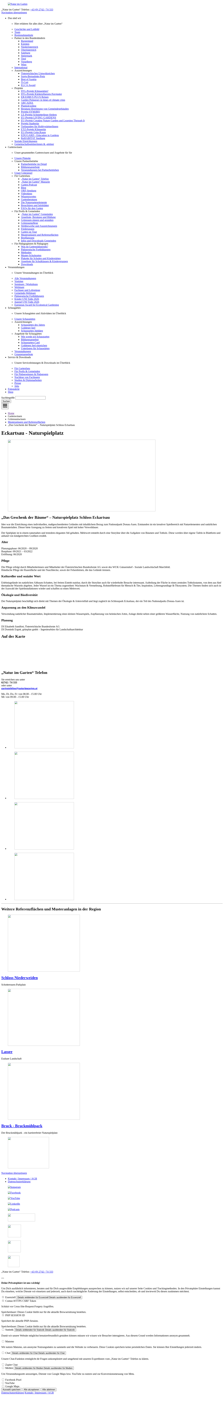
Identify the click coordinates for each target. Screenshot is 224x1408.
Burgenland (27, 41)
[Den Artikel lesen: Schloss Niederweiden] (44, 970)
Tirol (23, 58)
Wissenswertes (28, 196)
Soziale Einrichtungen (25, 141)
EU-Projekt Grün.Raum (33, 132)
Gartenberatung (29, 199)
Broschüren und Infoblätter (35, 205)
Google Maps (12, 1386)
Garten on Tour (29, 231)
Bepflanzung (27, 237)
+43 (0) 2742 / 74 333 (41, 9)
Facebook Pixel (13, 1379)
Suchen (6, 401)
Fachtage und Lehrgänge (27, 290)
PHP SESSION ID (15, 1315)
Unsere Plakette (22, 158)
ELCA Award (28, 85)
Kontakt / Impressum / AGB (22, 1178)
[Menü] (5, 406)
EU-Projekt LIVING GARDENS (38, 117)
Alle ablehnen (48, 1389)
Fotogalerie (14, 389)
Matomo (9, 1341)
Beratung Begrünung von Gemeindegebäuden (45, 108)
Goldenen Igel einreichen (34, 345)
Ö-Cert (24, 82)
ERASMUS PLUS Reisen (35, 97)
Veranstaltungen (22, 351)
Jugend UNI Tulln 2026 (26, 302)
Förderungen (27, 229)
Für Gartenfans (22, 368)
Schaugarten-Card (30, 342)
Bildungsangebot (30, 339)
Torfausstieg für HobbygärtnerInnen (39, 126)
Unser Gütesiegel (23, 173)
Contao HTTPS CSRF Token (20, 1300)
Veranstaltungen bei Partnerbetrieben (40, 170)
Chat (7, 1353)
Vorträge (18, 281)
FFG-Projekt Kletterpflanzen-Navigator (41, 94)
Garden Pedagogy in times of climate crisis (43, 100)
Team (17, 32)
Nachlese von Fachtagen (27, 377)
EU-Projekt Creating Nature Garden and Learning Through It (53, 120)
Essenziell (10, 1297)
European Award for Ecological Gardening (36, 304)
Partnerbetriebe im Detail (34, 164)
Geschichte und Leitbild (26, 29)
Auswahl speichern (11, 1389)
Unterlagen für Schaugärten (35, 348)
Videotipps (26, 193)
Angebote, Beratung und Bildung (38, 217)
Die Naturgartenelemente (34, 202)
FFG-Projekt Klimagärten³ (34, 91)
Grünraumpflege (29, 223)
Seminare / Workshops (26, 284)
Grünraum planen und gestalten (37, 220)
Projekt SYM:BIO (30, 111)
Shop (10, 392)
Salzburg (25, 52)
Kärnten (25, 44)
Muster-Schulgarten (31, 255)
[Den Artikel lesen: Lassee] (44, 1044)
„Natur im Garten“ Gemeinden (37, 214)
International (20, 67)
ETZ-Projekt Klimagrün (33, 129)
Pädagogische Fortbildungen (36, 249)
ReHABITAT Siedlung (33, 138)
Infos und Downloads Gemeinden (38, 240)
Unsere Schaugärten (24, 319)
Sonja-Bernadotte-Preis (33, 76)
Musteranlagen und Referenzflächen (39, 234)
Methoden (26, 252)
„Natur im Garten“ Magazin (35, 181)
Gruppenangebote (23, 354)
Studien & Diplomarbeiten (28, 380)
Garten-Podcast (29, 184)
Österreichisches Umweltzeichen (38, 73)
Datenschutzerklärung (19, 1181)
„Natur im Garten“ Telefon (35, 178)
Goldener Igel (28, 327)
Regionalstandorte (23, 35)
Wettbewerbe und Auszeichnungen (39, 226)
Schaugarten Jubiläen (32, 330)
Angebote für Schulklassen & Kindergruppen (44, 261)
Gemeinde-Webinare (25, 293)
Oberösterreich (28, 49)
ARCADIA (27, 102)
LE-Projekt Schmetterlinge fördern (39, 114)
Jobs (16, 386)
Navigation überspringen (14, 12)
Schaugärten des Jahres (33, 324)
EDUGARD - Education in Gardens (40, 135)
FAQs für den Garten (32, 208)
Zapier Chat (11, 1364)
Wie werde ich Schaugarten (35, 336)
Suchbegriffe (8, 397)
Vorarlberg (26, 61)
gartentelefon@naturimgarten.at (19, 688)
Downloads (27, 264)
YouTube (10, 1383)
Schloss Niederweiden (19, 978)
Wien (23, 64)
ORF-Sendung (28, 190)
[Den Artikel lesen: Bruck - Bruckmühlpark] (44, 1118)
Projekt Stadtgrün (30, 123)
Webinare (19, 287)
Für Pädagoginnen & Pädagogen (31, 374)
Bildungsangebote (30, 167)
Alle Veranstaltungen (25, 278)
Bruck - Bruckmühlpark (21, 1126)
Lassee (6, 1052)
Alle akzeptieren (31, 1389)
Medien (9, 1368)
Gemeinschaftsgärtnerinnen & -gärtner (34, 144)
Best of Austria (28, 79)
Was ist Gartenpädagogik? (34, 246)
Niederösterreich (29, 47)
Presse (17, 383)
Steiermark (26, 55)
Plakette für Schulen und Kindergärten (41, 258)
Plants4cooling (28, 105)
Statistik (9, 1329)
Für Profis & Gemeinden (27, 371)
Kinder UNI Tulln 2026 (26, 299)
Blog (23, 187)
